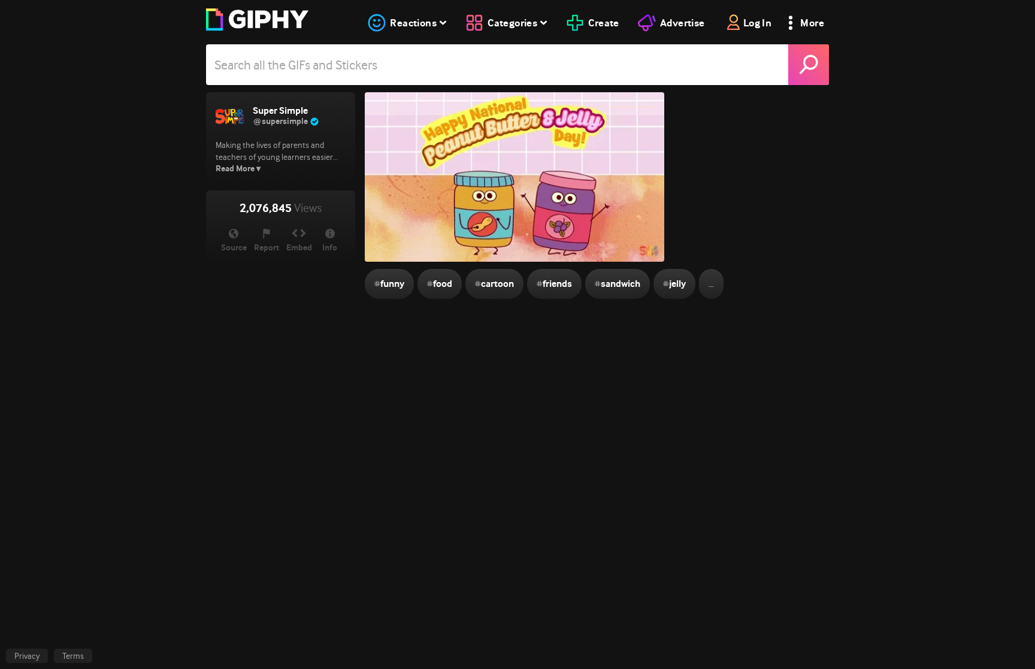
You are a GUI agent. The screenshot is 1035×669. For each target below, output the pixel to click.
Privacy (27, 656)
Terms (73, 656)
